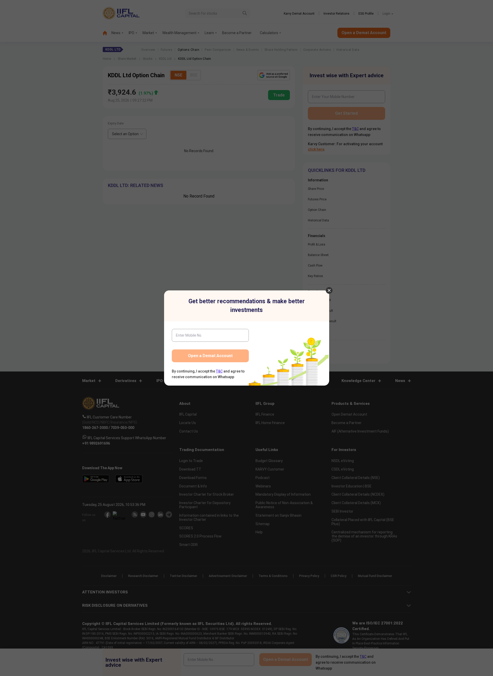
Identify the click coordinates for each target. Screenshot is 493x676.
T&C (219, 371)
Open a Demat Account (210, 355)
